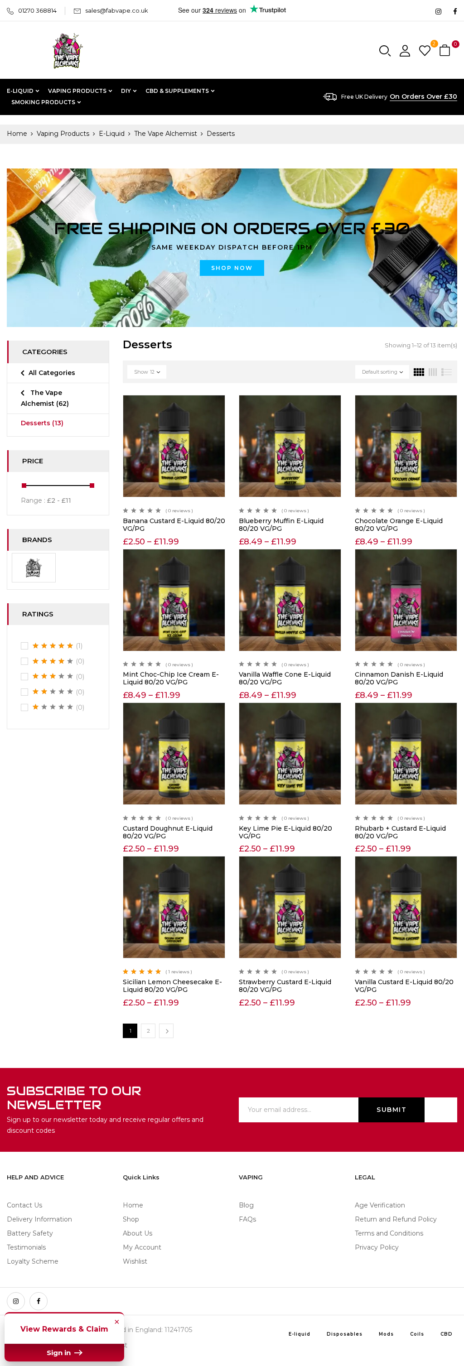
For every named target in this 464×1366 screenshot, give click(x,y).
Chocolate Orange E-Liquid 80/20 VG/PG (399, 525)
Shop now (232, 268)
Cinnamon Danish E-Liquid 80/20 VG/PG (399, 678)
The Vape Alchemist (165, 134)
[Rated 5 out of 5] (53, 645)
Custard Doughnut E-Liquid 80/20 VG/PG (168, 832)
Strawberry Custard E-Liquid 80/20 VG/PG (285, 986)
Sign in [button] (59, 1352)
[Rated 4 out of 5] (53, 661)
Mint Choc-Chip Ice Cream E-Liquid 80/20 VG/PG (171, 678)
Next (166, 1031)
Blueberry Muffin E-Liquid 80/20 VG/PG (281, 525)
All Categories (52, 373)
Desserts (42, 423)
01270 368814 (37, 10)
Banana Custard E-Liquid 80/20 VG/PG (174, 525)
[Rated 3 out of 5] (53, 676)
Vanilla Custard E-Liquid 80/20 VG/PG (404, 986)
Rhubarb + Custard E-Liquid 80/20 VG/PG (400, 832)
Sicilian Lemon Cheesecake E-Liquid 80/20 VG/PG (172, 986)
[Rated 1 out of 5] (53, 707)
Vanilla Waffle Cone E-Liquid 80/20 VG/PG (285, 678)
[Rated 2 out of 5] (53, 691)
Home (17, 134)
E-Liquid (112, 134)
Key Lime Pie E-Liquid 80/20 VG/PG (285, 832)
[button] (446, 51)
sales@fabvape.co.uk (116, 10)
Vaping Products (63, 134)
